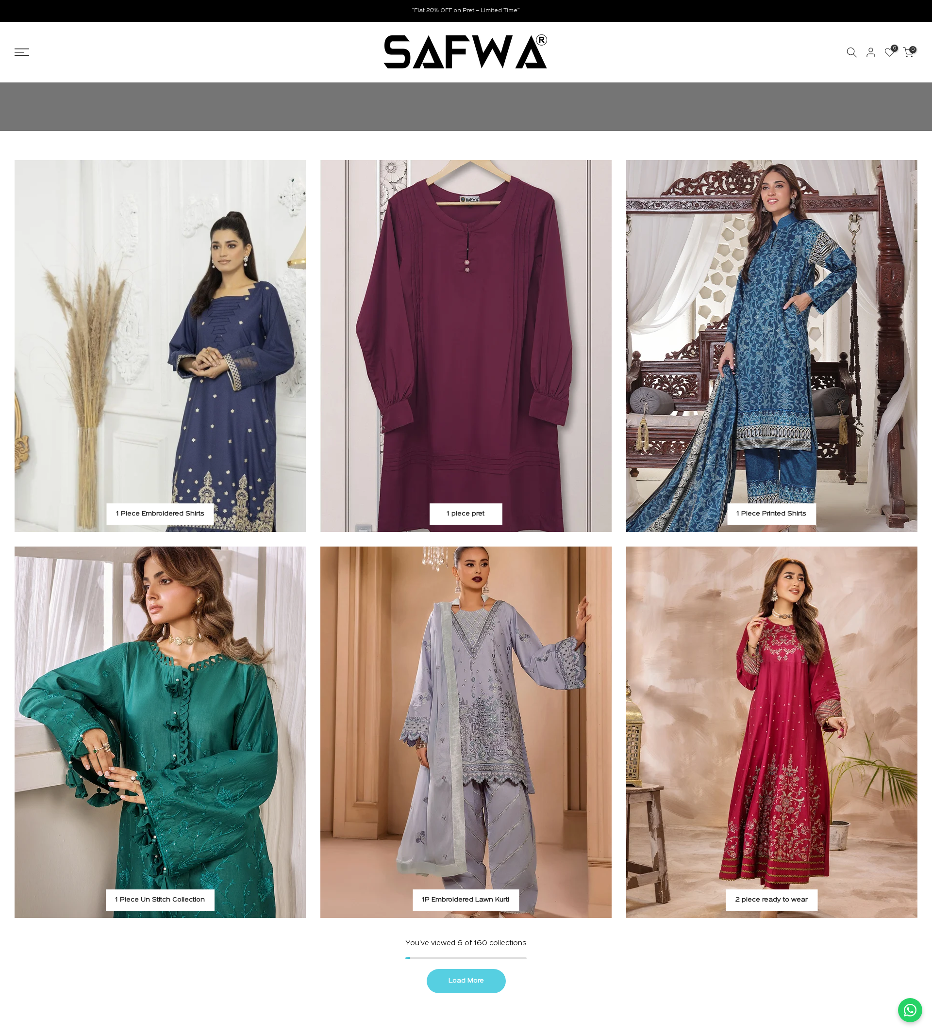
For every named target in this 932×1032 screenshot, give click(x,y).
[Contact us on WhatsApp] (910, 1010)
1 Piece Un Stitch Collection (160, 899)
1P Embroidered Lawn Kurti (465, 899)
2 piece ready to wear (771, 899)
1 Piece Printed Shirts (771, 513)
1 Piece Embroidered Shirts (160, 513)
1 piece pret (465, 513)
